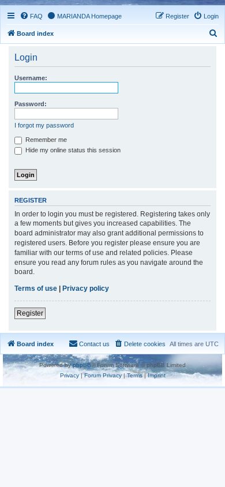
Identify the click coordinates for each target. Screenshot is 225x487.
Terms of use (35, 288)
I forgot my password (44, 125)
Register (30, 313)
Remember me (45, 139)
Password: (30, 103)
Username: (30, 77)
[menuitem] (31, 16)
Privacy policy (85, 288)
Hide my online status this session (72, 150)
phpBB (82, 365)
